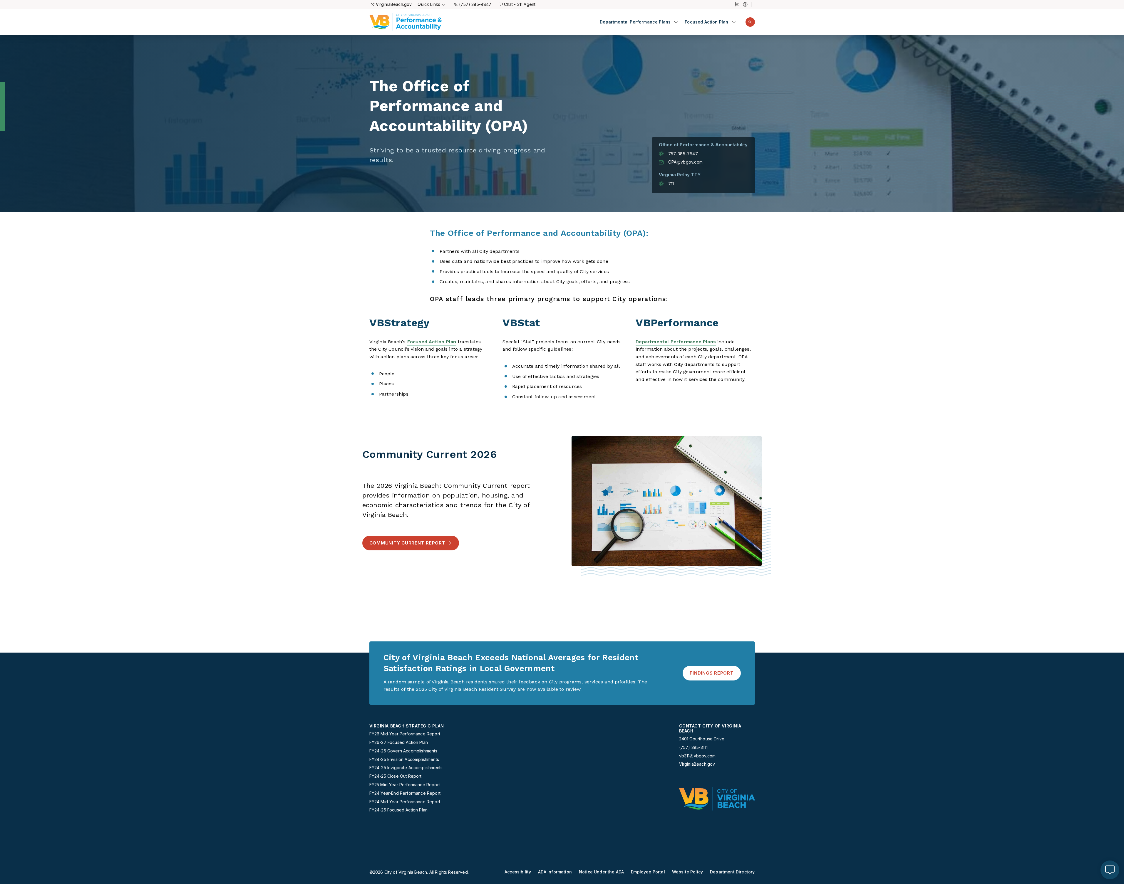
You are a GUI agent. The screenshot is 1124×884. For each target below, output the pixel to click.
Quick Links (429, 4)
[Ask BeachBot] (1109, 870)
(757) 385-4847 (475, 4)
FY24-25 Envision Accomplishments (404, 759)
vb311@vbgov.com (697, 756)
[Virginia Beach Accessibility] (747, 4)
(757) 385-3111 (693, 747)
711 (671, 183)
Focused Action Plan (706, 22)
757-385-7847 (683, 154)
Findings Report (711, 673)
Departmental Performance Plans (635, 22)
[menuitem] (639, 22)
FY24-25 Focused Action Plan (398, 810)
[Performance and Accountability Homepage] (405, 22)
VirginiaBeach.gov (394, 4)
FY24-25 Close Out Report (395, 776)
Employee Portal (648, 872)
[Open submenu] (676, 22)
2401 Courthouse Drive (702, 738)
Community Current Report (407, 543)
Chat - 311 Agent (520, 4)
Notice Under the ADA (601, 872)
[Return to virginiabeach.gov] (717, 799)
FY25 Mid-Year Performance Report (404, 784)
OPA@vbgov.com (685, 162)
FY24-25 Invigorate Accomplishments (406, 767)
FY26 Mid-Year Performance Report (404, 734)
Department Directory (732, 872)
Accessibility (518, 872)
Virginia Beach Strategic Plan (406, 726)
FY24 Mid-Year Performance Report (404, 801)
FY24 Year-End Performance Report (404, 793)
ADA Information (555, 872)
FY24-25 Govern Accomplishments (403, 751)
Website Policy (687, 872)
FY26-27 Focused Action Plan (398, 742)
